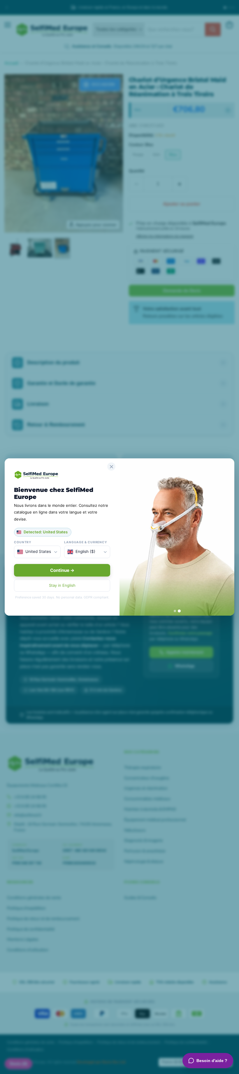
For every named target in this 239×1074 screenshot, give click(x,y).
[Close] (111, 466)
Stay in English (62, 585)
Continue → (62, 570)
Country (22, 542)
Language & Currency (85, 542)
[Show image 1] (174, 611)
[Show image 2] (179, 611)
